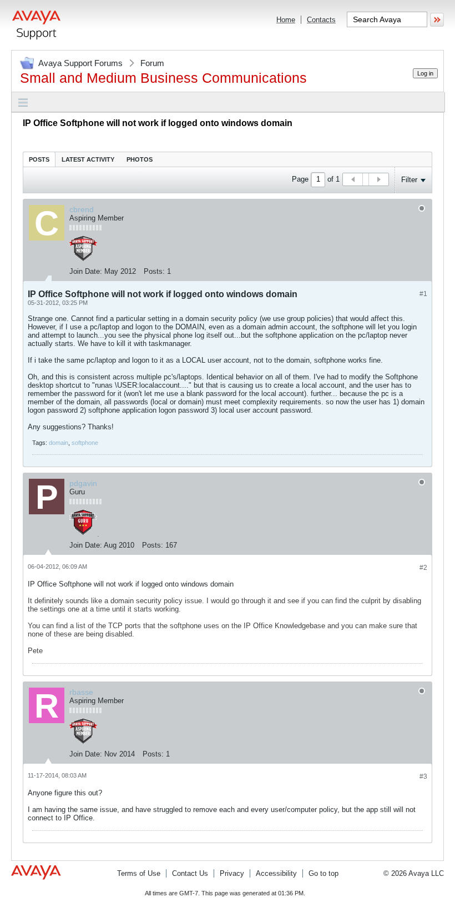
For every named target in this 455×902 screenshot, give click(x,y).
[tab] (39, 159)
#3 (423, 776)
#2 (423, 568)
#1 (423, 294)
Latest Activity (88, 159)
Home (285, 20)
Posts (39, 159)
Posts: (154, 271)
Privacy (232, 873)
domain (58, 442)
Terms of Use (138, 873)
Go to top (323, 873)
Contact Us (190, 873)
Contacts (321, 20)
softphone (85, 442)
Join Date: (85, 271)
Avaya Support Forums (80, 63)
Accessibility (276, 873)
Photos (140, 159)
